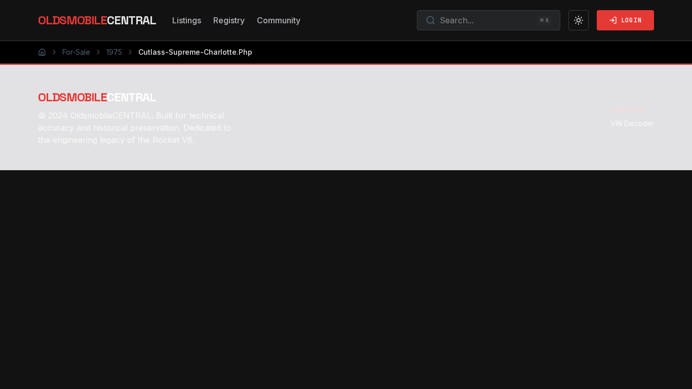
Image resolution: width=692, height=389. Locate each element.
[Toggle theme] (578, 20)
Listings (186, 20)
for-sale (76, 52)
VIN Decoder (632, 123)
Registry (229, 20)
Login (631, 20)
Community (278, 20)
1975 (114, 52)
